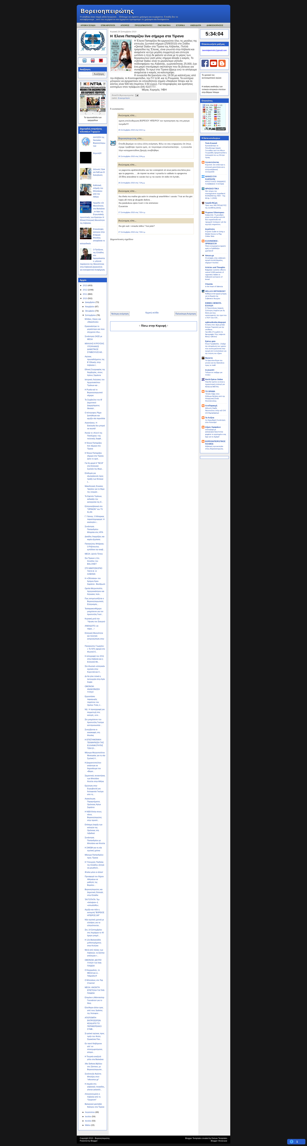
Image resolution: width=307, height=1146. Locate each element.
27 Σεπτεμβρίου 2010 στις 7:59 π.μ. (132, 232)
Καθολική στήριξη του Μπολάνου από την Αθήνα (98, 191)
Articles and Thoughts (215, 267)
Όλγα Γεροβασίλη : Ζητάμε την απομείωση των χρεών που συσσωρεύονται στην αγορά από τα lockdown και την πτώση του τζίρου (215, 348)
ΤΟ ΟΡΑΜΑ (210, 391)
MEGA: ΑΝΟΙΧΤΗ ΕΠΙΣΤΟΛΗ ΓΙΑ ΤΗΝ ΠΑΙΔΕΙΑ (94, 990)
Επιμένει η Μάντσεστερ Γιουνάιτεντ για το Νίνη (94, 1000)
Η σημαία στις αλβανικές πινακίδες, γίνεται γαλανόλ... (95, 1087)
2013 (85, 285)
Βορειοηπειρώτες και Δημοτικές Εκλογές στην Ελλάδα (94, 892)
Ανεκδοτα (195, 25)
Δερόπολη (210, 229)
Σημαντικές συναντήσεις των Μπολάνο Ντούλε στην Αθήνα (95, 779)
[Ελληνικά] (85, 61)
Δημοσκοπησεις (215, 25)
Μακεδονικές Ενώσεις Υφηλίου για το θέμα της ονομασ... (94, 489)
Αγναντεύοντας (212, 162)
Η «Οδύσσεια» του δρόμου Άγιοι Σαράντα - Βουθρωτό (95, 581)
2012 (85, 290)
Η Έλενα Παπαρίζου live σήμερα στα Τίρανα (93, 446)
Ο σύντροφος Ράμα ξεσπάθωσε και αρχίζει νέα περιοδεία (95, 416)
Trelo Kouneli (211, 143)
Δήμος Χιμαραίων (213, 427)
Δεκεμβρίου (90, 302)
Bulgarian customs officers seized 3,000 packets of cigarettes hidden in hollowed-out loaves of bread (215, 274)
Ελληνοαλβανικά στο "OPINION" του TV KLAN (94, 509)
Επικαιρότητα (124, 98)
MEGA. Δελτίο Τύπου (94, 554)
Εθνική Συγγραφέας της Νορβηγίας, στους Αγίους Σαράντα (95, 372)
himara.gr (209, 255)
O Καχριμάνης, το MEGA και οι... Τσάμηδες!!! (92, 973)
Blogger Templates (193, 1138)
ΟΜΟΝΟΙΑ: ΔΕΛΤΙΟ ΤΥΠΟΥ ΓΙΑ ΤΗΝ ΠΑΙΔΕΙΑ (93, 963)
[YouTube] (213, 66)
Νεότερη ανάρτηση (120, 314)
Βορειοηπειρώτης (107, 11)
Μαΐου (88, 1125)
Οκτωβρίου (90, 311)
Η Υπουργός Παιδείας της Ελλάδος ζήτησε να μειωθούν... (94, 865)
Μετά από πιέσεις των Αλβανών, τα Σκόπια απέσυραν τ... (94, 953)
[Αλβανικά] (101, 61)
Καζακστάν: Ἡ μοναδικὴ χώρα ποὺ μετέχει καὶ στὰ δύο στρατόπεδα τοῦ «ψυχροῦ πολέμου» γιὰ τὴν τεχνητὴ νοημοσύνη (215, 219)
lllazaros (209, 358)
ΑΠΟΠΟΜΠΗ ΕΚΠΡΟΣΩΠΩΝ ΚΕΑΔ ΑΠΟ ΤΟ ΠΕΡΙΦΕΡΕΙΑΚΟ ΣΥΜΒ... (93, 1023)
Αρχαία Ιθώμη (211, 203)
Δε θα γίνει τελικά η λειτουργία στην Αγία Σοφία (95, 679)
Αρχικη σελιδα (88, 25)
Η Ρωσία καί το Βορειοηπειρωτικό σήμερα (94, 393)
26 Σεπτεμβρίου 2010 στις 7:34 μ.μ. (131, 183)
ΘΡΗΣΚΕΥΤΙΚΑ (212, 189)
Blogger (94, 1141)
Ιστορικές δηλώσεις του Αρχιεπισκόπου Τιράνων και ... (95, 382)
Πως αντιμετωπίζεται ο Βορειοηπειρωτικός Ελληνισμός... (94, 601)
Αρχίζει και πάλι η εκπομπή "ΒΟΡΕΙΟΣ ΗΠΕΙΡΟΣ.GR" (94, 913)
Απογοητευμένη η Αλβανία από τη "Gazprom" (93, 1097)
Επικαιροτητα (108, 25)
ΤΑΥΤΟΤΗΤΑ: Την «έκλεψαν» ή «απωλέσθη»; (92, 902)
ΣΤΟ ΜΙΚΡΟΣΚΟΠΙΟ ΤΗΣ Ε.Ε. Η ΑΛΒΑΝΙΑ (93, 571)
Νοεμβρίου (90, 307)
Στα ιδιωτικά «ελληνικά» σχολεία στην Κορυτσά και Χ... (95, 669)
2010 (85, 298)
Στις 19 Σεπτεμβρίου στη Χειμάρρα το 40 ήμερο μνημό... (94, 933)
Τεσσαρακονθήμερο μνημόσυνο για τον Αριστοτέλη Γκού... (94, 611)
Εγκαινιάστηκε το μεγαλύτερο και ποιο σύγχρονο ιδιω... (95, 329)
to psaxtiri (209, 370)
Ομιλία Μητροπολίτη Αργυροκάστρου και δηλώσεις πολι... (94, 591)
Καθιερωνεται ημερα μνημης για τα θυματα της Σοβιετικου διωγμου (216, 296)
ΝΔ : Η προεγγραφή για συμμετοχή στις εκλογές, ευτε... (95, 712)
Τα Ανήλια (209, 418)
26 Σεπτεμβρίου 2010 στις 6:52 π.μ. (132, 130)
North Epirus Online (214, 379)
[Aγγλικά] (94, 61)
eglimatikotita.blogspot (215, 322)
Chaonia (209, 284)
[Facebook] (205, 66)
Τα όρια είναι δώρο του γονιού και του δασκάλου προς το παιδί (214, 362)
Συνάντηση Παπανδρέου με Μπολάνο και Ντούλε (95, 840)
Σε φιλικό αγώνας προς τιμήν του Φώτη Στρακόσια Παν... (94, 1036)
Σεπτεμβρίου (90, 315)
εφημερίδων (93, 120)
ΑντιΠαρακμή (211, 406)
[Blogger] (222, 66)
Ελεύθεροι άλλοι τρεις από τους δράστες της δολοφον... (94, 1010)
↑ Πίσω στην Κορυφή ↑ (153, 325)
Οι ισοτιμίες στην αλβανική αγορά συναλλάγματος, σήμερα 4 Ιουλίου (215, 260)
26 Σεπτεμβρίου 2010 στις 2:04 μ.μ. (131, 156)
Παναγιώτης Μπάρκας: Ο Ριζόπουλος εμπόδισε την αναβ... (95, 547)
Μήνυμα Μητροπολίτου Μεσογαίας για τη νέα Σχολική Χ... (95, 756)
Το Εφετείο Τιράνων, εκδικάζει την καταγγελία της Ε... (94, 499)
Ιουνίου (88, 1121)
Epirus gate (210, 341)
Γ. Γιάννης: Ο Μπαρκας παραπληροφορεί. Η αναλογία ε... (95, 519)
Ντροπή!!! (97, 153)
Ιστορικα (180, 25)
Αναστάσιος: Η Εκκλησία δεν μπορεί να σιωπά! (95, 426)
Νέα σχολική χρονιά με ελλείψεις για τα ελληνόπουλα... (94, 923)
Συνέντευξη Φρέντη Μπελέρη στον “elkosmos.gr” (93, 1077)
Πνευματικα (164, 25)
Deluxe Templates (219, 1138)
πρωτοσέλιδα (92, 117)
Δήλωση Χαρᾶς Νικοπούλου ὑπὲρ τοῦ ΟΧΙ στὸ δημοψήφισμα (215, 410)
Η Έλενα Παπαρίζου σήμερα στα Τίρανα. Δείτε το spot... (94, 456)
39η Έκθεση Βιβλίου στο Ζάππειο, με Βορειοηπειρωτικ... (94, 1067)
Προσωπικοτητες (143, 25)
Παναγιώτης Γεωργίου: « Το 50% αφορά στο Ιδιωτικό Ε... (95, 649)
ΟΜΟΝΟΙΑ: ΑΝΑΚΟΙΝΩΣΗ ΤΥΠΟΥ (92, 689)
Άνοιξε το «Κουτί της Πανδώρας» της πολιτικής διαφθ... (93, 436)
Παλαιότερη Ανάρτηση (185, 314)
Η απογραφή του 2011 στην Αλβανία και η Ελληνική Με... (94, 659)
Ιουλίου (88, 1116)
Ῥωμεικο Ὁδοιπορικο (214, 212)
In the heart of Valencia (214, 286)
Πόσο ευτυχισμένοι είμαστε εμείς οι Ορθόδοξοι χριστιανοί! (215, 248)
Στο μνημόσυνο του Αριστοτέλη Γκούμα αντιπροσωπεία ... (94, 722)
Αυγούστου (90, 1112)
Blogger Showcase (219, 1141)
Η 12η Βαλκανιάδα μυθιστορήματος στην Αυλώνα (93, 943)
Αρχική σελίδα (152, 312)
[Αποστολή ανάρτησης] (136, 95)
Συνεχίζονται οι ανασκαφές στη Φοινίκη (92, 732)
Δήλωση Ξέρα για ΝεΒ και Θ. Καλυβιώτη (99, 172)
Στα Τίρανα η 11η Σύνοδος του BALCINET (92, 561)
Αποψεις (125, 25)
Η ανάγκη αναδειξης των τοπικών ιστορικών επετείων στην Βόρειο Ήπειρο (214, 89)
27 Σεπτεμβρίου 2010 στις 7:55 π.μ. (132, 212)
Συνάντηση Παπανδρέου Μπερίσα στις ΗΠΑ (94, 529)
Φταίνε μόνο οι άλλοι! (94, 872)
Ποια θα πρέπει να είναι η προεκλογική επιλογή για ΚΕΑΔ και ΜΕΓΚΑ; (215, 384)
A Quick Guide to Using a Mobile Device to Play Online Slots (215, 234)
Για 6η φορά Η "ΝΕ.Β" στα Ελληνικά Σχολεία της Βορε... (94, 466)
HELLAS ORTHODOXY (215, 291)
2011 (85, 294)
